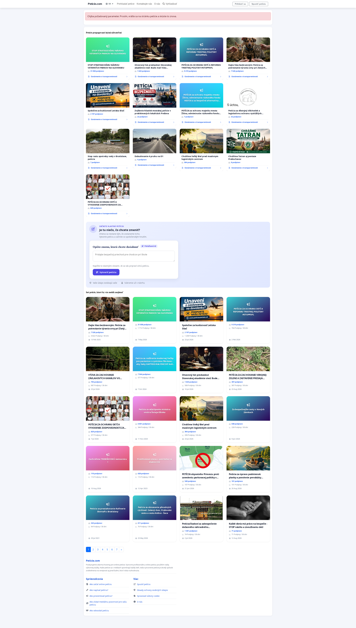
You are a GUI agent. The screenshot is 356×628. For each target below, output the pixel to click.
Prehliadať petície (125, 4)
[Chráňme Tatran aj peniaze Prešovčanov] (248, 150)
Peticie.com (95, 3)
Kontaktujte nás (144, 4)
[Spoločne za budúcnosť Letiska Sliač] (107, 103)
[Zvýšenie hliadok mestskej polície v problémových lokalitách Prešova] (154, 104)
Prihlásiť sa (240, 4)
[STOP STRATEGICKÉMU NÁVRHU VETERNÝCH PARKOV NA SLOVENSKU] (107, 58)
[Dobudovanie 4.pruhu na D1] (154, 148)
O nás (157, 4)
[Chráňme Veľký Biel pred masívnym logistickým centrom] (201, 150)
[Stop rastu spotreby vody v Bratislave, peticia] (107, 150)
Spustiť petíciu (259, 4)
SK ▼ (111, 4)
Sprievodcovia (94, 579)
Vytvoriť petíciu (108, 272)
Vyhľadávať (171, 4)
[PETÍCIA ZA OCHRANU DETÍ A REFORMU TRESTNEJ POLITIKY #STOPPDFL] (201, 58)
